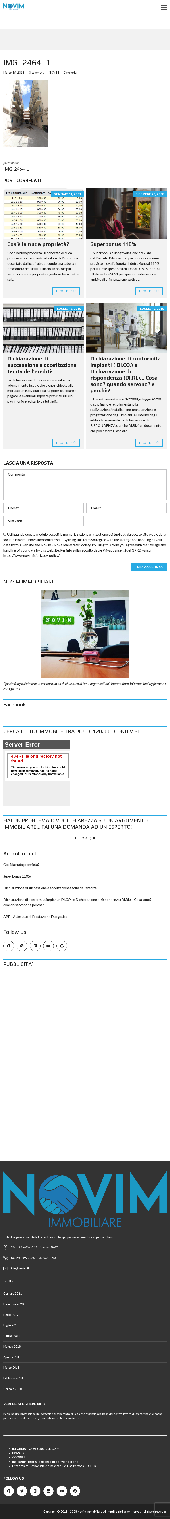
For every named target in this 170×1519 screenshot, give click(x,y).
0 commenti (36, 72)
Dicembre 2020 (13, 1304)
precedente (16, 165)
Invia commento (149, 567)
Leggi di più (66, 291)
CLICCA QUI (85, 838)
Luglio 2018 (11, 1325)
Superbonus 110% (113, 244)
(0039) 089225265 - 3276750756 (34, 1258)
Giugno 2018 (11, 1336)
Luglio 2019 (11, 1314)
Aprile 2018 (11, 1357)
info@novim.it (20, 1268)
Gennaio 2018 (12, 1388)
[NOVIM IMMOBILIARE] (85, 634)
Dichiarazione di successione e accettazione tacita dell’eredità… (42, 365)
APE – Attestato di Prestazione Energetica (35, 916)
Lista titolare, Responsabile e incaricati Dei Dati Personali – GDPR (54, 1466)
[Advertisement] (85, 1003)
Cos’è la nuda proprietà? (38, 244)
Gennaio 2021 (12, 1293)
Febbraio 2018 (13, 1378)
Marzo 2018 (11, 1367)
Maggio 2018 (12, 1346)
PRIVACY (18, 1453)
